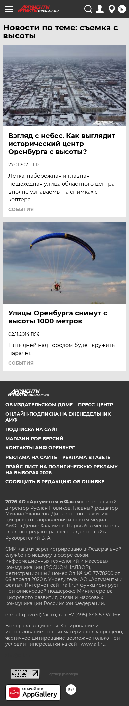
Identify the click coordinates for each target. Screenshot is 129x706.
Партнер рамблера (62, 674)
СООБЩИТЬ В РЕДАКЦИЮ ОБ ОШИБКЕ (54, 482)
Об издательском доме (39, 404)
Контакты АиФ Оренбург (40, 448)
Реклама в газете (86, 457)
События (21, 209)
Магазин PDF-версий (34, 438)
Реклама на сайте (31, 457)
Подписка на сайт (31, 429)
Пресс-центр (95, 404)
